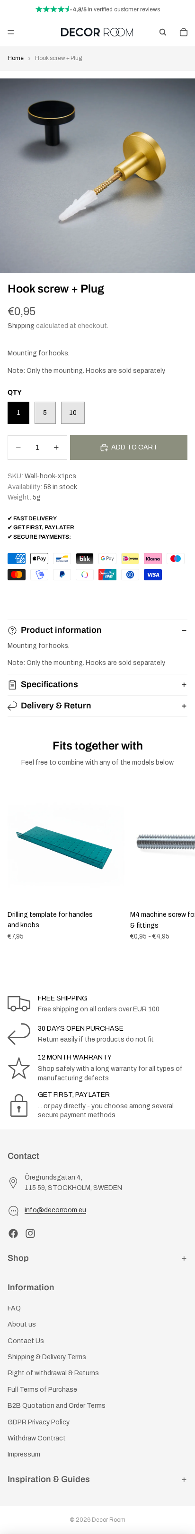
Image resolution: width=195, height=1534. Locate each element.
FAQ (14, 1308)
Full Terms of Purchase (42, 1389)
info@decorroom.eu (55, 1210)
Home (16, 58)
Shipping (21, 325)
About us (22, 1324)
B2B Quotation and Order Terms (57, 1405)
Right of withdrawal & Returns (53, 1373)
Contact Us (26, 1340)
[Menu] (11, 32)
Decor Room (108, 1520)
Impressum (24, 1454)
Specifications (49, 684)
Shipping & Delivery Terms (47, 1357)
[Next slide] (177, 863)
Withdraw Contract (37, 1438)
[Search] (162, 32)
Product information (61, 630)
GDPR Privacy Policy (39, 1422)
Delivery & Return (56, 705)
